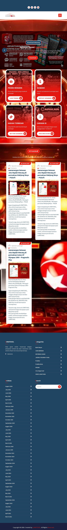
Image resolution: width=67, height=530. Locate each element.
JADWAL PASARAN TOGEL (42, 357)
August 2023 (8, 486)
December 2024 (9, 453)
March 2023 (8, 496)
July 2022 (8, 506)
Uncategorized (39, 371)
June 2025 (8, 433)
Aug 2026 (25, 163)
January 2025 (9, 450)
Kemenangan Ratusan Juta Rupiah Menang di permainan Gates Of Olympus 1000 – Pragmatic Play (18, 255)
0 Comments (13, 168)
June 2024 (8, 473)
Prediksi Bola (39, 364)
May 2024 (8, 476)
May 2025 (8, 436)
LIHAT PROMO (14, 98)
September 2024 (10, 463)
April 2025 (8, 440)
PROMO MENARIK (15, 88)
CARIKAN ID (41, 123)
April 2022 (8, 513)
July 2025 (8, 430)
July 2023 (8, 490)
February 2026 (9, 406)
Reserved (51, 527)
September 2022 (10, 500)
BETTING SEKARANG (16, 134)
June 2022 (8, 510)
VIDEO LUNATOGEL (40, 374)
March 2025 (8, 443)
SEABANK (41, 88)
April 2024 (8, 480)
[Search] (59, 386)
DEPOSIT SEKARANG (45, 98)
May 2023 (8, 493)
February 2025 (9, 446)
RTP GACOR (33, 152)
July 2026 (8, 389)
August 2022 (8, 503)
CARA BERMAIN (39, 351)
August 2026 (8, 386)
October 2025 (9, 420)
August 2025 (8, 426)
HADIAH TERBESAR (16, 123)
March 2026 (8, 403)
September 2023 (10, 483)
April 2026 (8, 399)
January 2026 (9, 410)
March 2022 (8, 517)
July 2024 (8, 470)
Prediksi (37, 361)
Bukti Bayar (38, 347)
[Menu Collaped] (60, 15)
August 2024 (8, 466)
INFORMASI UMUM (40, 354)
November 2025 (9, 416)
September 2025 (10, 423)
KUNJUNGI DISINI (44, 134)
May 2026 (8, 396)
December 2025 (9, 413)
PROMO (37, 367)
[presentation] (4, 50)
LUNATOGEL (37, 527)
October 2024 (9, 460)
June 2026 (8, 393)
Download (32, 58)
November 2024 (9, 456)
